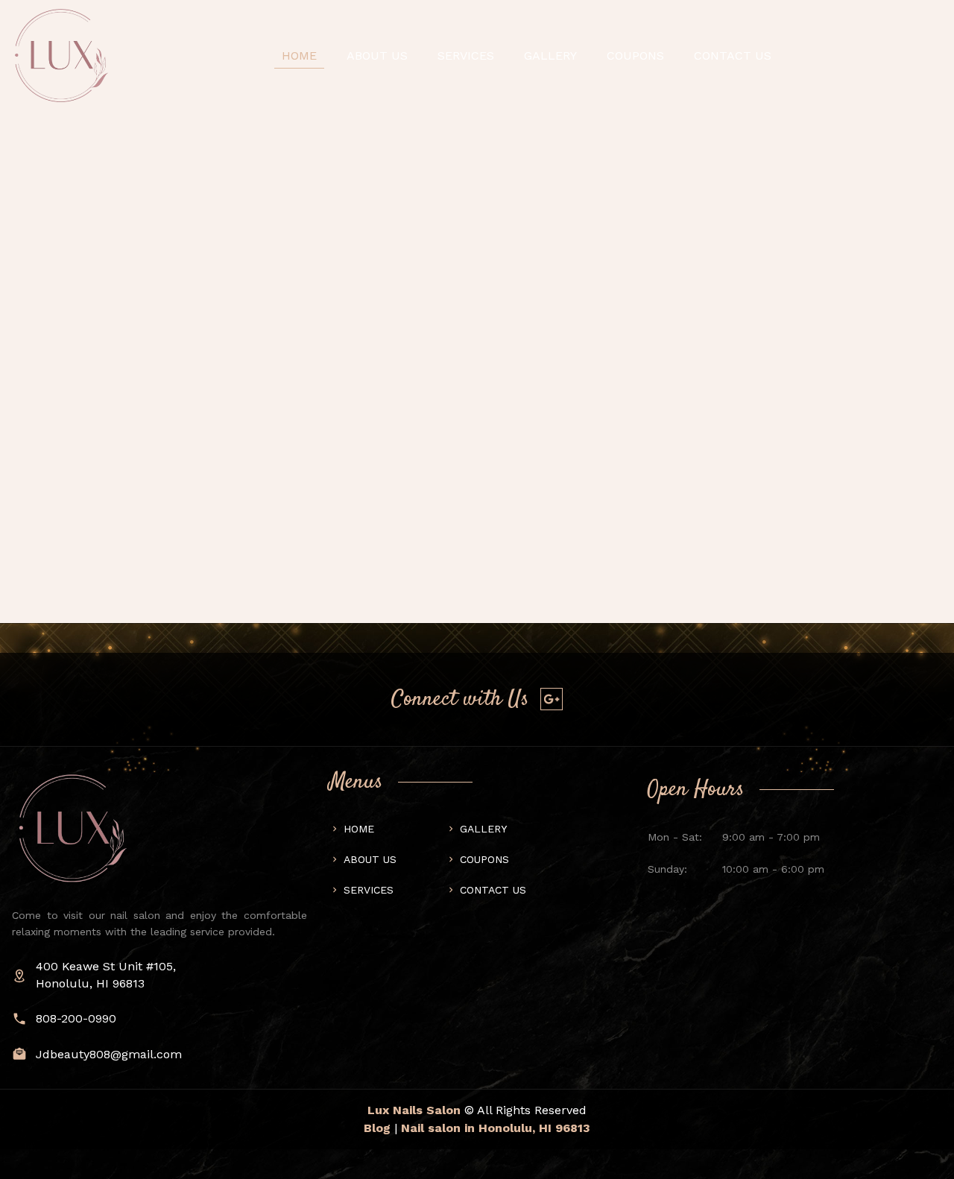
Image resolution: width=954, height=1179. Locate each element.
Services (465, 55)
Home (299, 55)
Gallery (550, 55)
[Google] (551, 699)
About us (377, 55)
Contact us (493, 890)
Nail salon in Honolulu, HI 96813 (495, 1128)
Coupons (635, 55)
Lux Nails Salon (414, 1110)
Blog (377, 1128)
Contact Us (732, 55)
